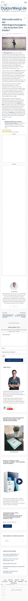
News (3, 35)
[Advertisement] (14, 149)
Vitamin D (19, 103)
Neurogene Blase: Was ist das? (10, 563)
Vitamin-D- (11, 112)
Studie (17, 70)
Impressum (17, 579)
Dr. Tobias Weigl (8, 33)
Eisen (3, 104)
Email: (4, 522)
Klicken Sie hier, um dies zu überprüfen (16, 587)
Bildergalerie (20, 581)
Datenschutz (10, 579)
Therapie (11, 581)
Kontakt (22, 579)
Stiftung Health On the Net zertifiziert (21, 584)
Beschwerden (4, 581)
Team (5, 579)
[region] (14, 438)
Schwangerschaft (8, 52)
